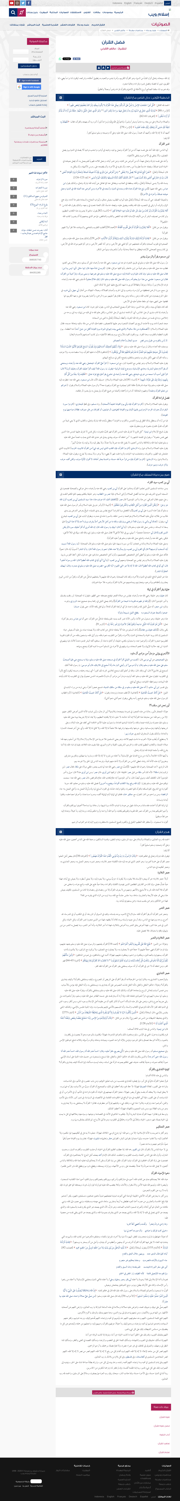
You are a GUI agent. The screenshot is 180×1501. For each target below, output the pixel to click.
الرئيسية (118, 12)
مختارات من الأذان (142, 1483)
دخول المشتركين (29, 66)
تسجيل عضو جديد (38, 100)
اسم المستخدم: (37, 50)
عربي (167, 3)
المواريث (44, 12)
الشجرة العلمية (50, 25)
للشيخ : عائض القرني (113, 48)
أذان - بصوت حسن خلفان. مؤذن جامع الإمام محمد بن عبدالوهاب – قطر (34, 233)
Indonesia (117, 3)
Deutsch (149, 3)
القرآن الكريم (98, 25)
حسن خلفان (43, 240)
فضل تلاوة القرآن (162, 1426)
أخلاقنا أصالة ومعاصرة (35, 128)
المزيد (39, 159)
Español (159, 3)
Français (138, 3)
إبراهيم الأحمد (43, 225)
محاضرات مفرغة (163, 1479)
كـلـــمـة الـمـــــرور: (37, 58)
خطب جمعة (165, 1484)
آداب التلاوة (165, 1435)
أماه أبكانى (43, 221)
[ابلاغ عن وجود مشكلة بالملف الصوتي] (99, 68)
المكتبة (53, 12)
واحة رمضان (124, 1475)
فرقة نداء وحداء (42, 216)
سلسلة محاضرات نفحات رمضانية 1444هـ (30, 143)
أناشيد (148, 1470)
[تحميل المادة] (103, 68)
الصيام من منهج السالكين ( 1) (36, 196)
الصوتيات (63, 12)
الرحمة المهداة (123, 1470)
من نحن (17, 1486)
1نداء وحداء (43, 213)
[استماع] (108, 68)
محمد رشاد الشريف (41, 183)
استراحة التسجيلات (142, 1492)
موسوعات (107, 12)
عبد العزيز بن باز (42, 208)
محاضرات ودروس (163, 1475)
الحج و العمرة (124, 1479)
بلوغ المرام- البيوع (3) (39, 204)
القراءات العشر (67, 25)
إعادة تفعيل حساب (38, 105)
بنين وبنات (32, 12)
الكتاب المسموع (163, 1489)
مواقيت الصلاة (83, 1475)
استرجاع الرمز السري (37, 96)
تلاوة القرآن (164, 1417)
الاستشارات (75, 12)
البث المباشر (33, 25)
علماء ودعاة (83, 25)
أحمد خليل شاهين (42, 191)
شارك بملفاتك (17, 25)
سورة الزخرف (42, 179)
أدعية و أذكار (145, 1487)
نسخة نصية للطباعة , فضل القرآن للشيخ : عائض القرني (112, 1393)
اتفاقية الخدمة (36, 1486)
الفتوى (86, 12)
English (128, 3)
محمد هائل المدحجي (41, 199)
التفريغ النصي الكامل (119, 68)
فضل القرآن (113, 42)
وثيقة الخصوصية (23, 1482)
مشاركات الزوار (63, 1470)
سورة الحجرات (42, 187)
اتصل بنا (25, 1486)
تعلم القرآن (164, 1452)
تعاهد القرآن (164, 1443)
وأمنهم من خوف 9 (37, 135)
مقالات (96, 12)
